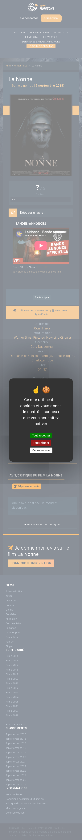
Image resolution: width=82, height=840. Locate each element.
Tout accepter (41, 435)
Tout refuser (41, 443)
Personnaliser (41, 450)
